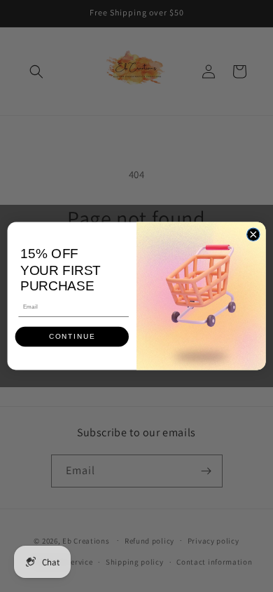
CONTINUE (72, 337)
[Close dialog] (253, 234)
